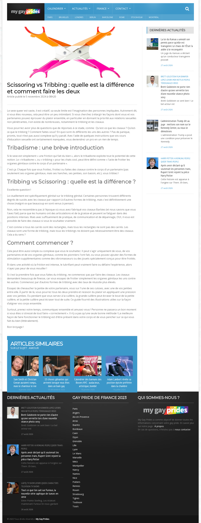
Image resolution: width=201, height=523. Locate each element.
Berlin (93, 17)
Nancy (76, 469)
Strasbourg (78, 494)
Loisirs (169, 79)
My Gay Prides (42, 519)
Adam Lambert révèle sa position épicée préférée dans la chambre (119, 382)
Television (25, 486)
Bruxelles (63, 17)
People (187, 79)
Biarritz (76, 424)
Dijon (75, 437)
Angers (76, 412)
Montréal (154, 17)
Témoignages (167, 83)
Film (178, 76)
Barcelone (107, 17)
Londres (79, 17)
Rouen (76, 490)
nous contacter (182, 429)
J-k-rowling (179, 158)
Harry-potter (167, 158)
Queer (163, 161)
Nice (75, 477)
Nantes (76, 473)
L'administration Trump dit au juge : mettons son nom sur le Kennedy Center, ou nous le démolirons (175, 126)
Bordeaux (77, 429)
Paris (50, 17)
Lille (74, 445)
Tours (76, 506)
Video (175, 83)
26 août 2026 (27, 509)
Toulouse (77, 502)
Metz (75, 461)
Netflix (180, 79)
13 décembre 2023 (56, 389)
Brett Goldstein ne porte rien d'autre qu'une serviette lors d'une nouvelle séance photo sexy (175, 92)
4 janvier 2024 (25, 389)
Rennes (76, 486)
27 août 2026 (167, 65)
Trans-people (173, 161)
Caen (75, 433)
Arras (75, 420)
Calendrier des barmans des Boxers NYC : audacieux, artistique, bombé (87, 382)
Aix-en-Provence (81, 416)
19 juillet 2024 (119, 389)
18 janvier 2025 (88, 389)
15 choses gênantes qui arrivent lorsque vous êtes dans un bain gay (56, 382)
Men (174, 79)
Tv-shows (35, 486)
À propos (159, 426)
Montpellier (78, 465)
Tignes (76, 498)
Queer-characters (49, 483)
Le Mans (77, 453)
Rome (122, 17)
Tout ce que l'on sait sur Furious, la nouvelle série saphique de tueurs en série (39, 493)
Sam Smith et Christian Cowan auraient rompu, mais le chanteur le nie (25, 382)
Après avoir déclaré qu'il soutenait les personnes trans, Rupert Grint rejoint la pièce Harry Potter (176, 170)
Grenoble (77, 441)
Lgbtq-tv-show (28, 483)
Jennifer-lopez (47, 407)
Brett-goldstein (168, 76)
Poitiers (76, 481)
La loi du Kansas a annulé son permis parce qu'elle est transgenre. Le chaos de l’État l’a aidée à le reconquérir (177, 44)
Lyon (75, 449)
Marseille (77, 457)
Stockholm (136, 17)
